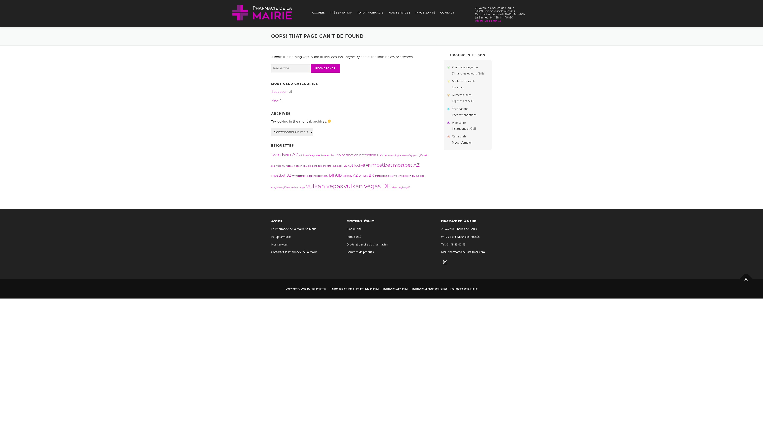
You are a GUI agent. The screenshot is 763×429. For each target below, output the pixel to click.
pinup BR (366, 175)
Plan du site (354, 229)
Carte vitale (459, 136)
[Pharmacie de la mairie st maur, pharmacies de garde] (449, 67)
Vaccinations (460, 109)
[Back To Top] (746, 279)
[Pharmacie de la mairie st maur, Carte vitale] (449, 136)
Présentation (341, 13)
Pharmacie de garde (465, 67)
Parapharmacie (370, 13)
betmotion (350, 155)
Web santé (459, 123)
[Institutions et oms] (449, 123)
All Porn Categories (309, 155)
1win (276, 155)
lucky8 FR (362, 165)
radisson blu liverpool (413, 176)
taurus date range (295, 187)
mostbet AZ (406, 165)
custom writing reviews (395, 155)
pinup (335, 175)
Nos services (400, 13)
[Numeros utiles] (449, 95)
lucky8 (348, 165)
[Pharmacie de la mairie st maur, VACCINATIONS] (449, 109)
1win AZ (290, 155)
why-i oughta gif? (400, 187)
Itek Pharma (318, 289)
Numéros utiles (462, 95)
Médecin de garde (463, 81)
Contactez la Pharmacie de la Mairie (294, 252)
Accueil (318, 13)
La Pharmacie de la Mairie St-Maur (293, 229)
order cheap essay (318, 176)
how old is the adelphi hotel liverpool (322, 166)
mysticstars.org (300, 176)
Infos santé (425, 13)
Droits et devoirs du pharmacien (367, 244)
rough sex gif (278, 187)
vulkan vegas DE (367, 186)
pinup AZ (350, 175)
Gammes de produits (360, 252)
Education (279, 91)
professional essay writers (388, 176)
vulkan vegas (324, 186)
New (275, 100)
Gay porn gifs (415, 155)
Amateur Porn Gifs (331, 155)
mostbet (381, 165)
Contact (447, 13)
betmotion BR (370, 155)
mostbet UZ (281, 175)
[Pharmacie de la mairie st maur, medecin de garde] (449, 81)
